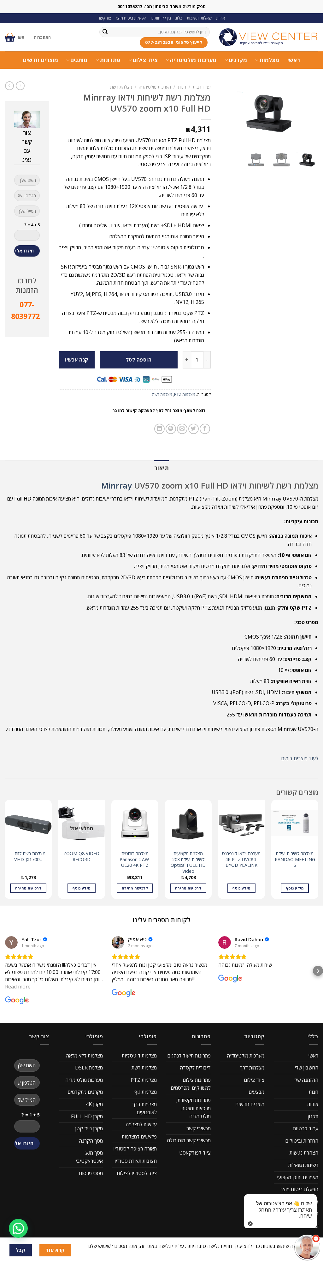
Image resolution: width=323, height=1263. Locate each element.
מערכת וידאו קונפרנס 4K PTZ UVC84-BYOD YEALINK (241, 859)
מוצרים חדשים (40, 60)
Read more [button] (18, 986)
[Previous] (318, 852)
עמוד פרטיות (305, 1128)
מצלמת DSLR (89, 1067)
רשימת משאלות (303, 1165)
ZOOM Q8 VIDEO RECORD (81, 856)
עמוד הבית (202, 87)
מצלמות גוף (145, 1091)
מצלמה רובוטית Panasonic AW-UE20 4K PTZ (135, 859)
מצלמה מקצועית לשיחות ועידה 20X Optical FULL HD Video (188, 862)
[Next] (5, 852)
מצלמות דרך (252, 1067)
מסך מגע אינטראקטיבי (89, 1156)
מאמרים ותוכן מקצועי (297, 1177)
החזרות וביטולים (301, 1140)
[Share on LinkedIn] (159, 429)
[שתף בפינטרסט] (171, 429)
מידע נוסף (294, 888)
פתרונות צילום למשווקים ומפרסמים (191, 1084)
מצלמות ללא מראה (84, 1055)
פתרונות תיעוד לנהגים (189, 1055)
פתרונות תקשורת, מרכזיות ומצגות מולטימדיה (193, 1108)
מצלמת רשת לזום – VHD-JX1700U (28, 856)
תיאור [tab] (161, 468)
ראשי (293, 60)
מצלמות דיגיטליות (139, 1055)
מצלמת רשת (121, 87)
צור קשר (104, 18)
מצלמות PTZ (184, 394)
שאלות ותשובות (199, 18)
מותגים (78, 60)
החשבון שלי (306, 1067)
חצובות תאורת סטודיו (136, 1160)
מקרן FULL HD (87, 1116)
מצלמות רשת (144, 1067)
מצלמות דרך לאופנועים (144, 1108)
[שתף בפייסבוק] (205, 429)
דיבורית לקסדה (195, 1067)
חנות (182, 87)
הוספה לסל (138, 359)
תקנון (313, 1116)
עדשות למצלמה (141, 1124)
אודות (220, 18)
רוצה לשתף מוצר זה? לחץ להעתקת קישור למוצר (159, 410)
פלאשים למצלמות (139, 1136)
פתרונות (110, 60)
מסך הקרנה (91, 1140)
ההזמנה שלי (305, 1079)
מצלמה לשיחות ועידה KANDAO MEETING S (295, 859)
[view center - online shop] (268, 37)
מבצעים (256, 1091)
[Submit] (105, 31)
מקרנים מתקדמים (85, 1091)
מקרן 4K (94, 1104)
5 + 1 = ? (30, 1115)
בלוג (178, 18)
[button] (5, 971)
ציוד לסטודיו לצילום (137, 1173)
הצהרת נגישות (304, 1152)
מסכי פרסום (91, 1173)
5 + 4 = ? (32, 225)
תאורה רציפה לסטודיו (135, 1148)
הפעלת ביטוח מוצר (130, 18)
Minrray (116, 485)
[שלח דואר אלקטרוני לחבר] (182, 429)
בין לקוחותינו (161, 18)
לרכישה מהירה (188, 888)
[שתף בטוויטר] (193, 429)
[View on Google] (11, 942)
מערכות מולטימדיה (193, 60)
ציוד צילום (145, 60)
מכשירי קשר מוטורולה (189, 1140)
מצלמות (269, 60)
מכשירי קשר (198, 1128)
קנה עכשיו (76, 359)
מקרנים (238, 60)
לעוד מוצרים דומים (299, 758)
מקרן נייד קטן (89, 1128)
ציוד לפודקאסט (195, 1152)
